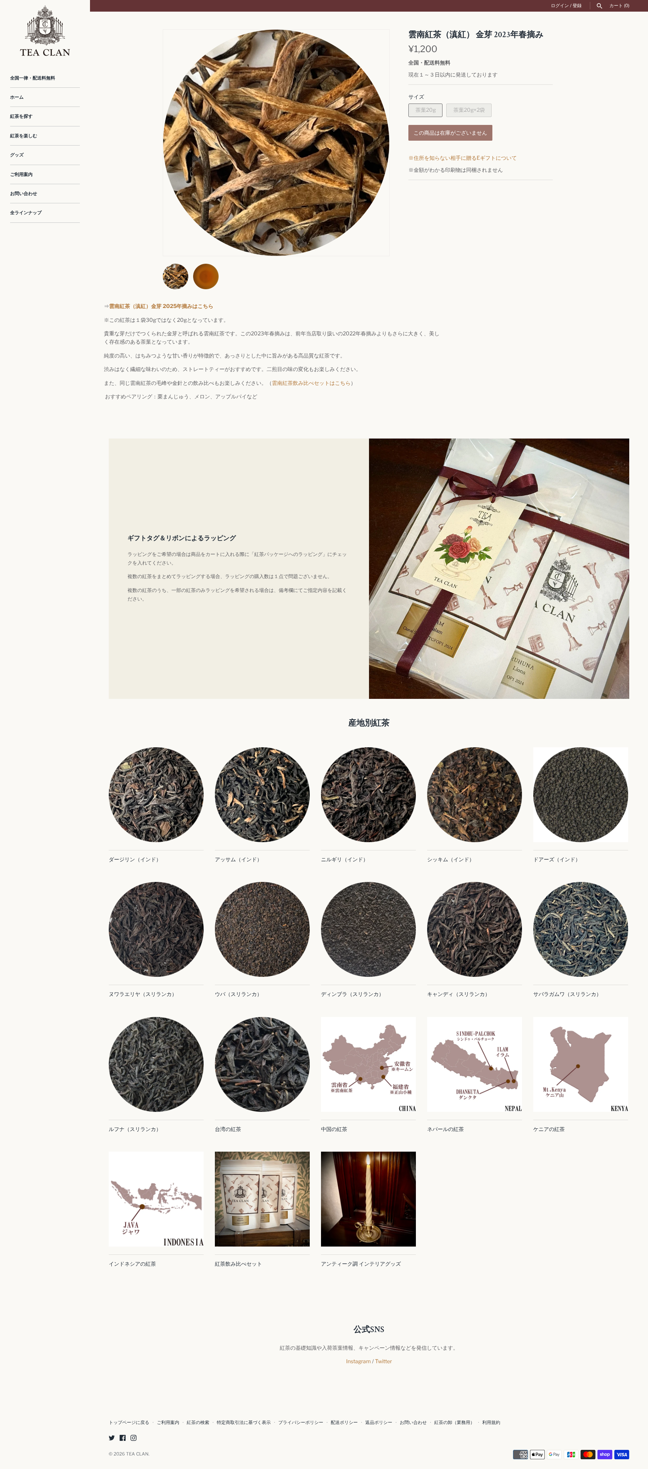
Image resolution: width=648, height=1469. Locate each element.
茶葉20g (426, 110)
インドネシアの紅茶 (132, 1263)
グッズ (17, 155)
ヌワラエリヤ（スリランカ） (143, 994)
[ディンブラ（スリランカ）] (368, 929)
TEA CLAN (137, 1454)
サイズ (416, 96)
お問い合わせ (23, 193)
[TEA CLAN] (45, 30)
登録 (577, 5)
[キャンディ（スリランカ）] (474, 929)
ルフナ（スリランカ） (135, 1129)
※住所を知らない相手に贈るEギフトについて (462, 158)
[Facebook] (123, 1438)
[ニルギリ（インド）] (368, 794)
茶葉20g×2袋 (469, 110)
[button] (373, 143)
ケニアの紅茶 (549, 1129)
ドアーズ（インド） (556, 859)
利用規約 (491, 1422)
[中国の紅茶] (368, 1064)
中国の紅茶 (334, 1129)
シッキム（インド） (450, 859)
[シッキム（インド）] (474, 794)
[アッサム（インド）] (262, 794)
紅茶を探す (21, 116)
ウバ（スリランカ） (238, 994)
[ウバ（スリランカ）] (262, 929)
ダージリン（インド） (135, 859)
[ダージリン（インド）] (156, 794)
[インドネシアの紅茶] (156, 1199)
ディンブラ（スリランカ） (352, 994)
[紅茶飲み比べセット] (262, 1199)
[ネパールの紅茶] (474, 1064)
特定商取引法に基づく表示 (244, 1422)
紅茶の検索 (198, 1422)
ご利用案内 (21, 174)
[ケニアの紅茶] (580, 1064)
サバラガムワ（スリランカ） (567, 994)
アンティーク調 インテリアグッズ (361, 1263)
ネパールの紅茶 (445, 1129)
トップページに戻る (129, 1422)
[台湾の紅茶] (262, 1064)
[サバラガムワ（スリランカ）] (580, 929)
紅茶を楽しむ (23, 135)
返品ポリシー (378, 1422)
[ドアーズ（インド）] (580, 794)
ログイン (560, 5)
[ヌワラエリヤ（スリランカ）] (156, 929)
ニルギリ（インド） (344, 859)
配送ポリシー (344, 1422)
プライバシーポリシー (300, 1422)
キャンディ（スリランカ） (458, 994)
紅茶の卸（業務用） (454, 1422)
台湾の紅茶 (228, 1129)
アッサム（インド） (238, 859)
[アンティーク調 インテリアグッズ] (368, 1199)
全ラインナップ (26, 212)
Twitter (383, 1361)
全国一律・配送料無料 (32, 78)
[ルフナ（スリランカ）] (156, 1064)
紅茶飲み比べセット (238, 1263)
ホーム (17, 97)
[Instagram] (133, 1438)
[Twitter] (112, 1438)
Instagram (358, 1361)
